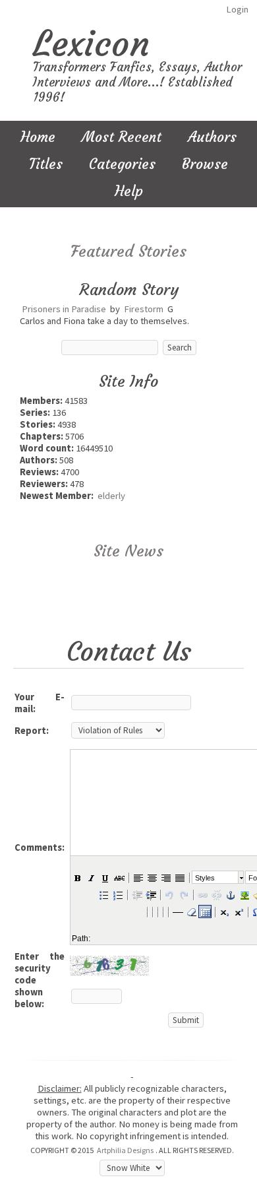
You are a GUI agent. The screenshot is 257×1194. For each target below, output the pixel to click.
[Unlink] (216, 894)
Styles (205, 878)
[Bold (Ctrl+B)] (77, 877)
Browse (205, 164)
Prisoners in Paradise (64, 309)
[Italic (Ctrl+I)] (91, 877)
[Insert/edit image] (243, 894)
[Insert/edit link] (202, 894)
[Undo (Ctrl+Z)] (169, 894)
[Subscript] (224, 911)
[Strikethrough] (118, 877)
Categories (122, 164)
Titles (46, 164)
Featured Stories (128, 251)
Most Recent (121, 137)
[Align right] (165, 877)
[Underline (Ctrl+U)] (104, 877)
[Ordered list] (117, 894)
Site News (128, 551)
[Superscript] (237, 911)
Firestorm (143, 309)
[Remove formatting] (191, 911)
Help (129, 191)
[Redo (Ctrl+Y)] (183, 894)
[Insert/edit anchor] (230, 894)
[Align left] (137, 877)
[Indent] (150, 894)
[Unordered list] (103, 894)
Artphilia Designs (125, 1150)
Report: (31, 731)
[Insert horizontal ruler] (177, 911)
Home (37, 137)
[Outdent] (136, 894)
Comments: (39, 847)
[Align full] (179, 877)
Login (237, 9)
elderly (111, 496)
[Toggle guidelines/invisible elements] (205, 911)
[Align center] (151, 877)
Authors (212, 137)
